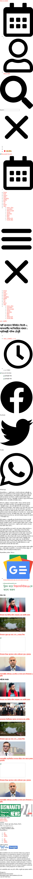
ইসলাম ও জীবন (10, 207)
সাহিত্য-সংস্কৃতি (10, 210)
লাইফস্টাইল (9, 213)
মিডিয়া (8, 215)
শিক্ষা (4, 201)
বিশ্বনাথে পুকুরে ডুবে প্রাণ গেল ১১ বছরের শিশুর (12, 634)
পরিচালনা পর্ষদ (10, 218)
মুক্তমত (8, 212)
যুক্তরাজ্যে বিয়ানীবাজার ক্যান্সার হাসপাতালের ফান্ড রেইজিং (15, 719)
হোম (1, 321)
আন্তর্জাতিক (6, 198)
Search (2, 110)
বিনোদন (5, 204)
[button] (16, 92)
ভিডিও (8, 217)
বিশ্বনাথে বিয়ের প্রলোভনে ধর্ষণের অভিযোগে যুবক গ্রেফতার (15, 654)
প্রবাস (4, 206)
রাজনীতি (5, 200)
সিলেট (4, 194)
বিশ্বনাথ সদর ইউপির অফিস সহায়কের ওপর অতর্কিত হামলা (15, 615)
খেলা (4, 203)
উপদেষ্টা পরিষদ (10, 220)
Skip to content (4, 0)
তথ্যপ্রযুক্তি (9, 209)
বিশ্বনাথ (5, 192)
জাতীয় (4, 197)
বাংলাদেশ (5, 195)
